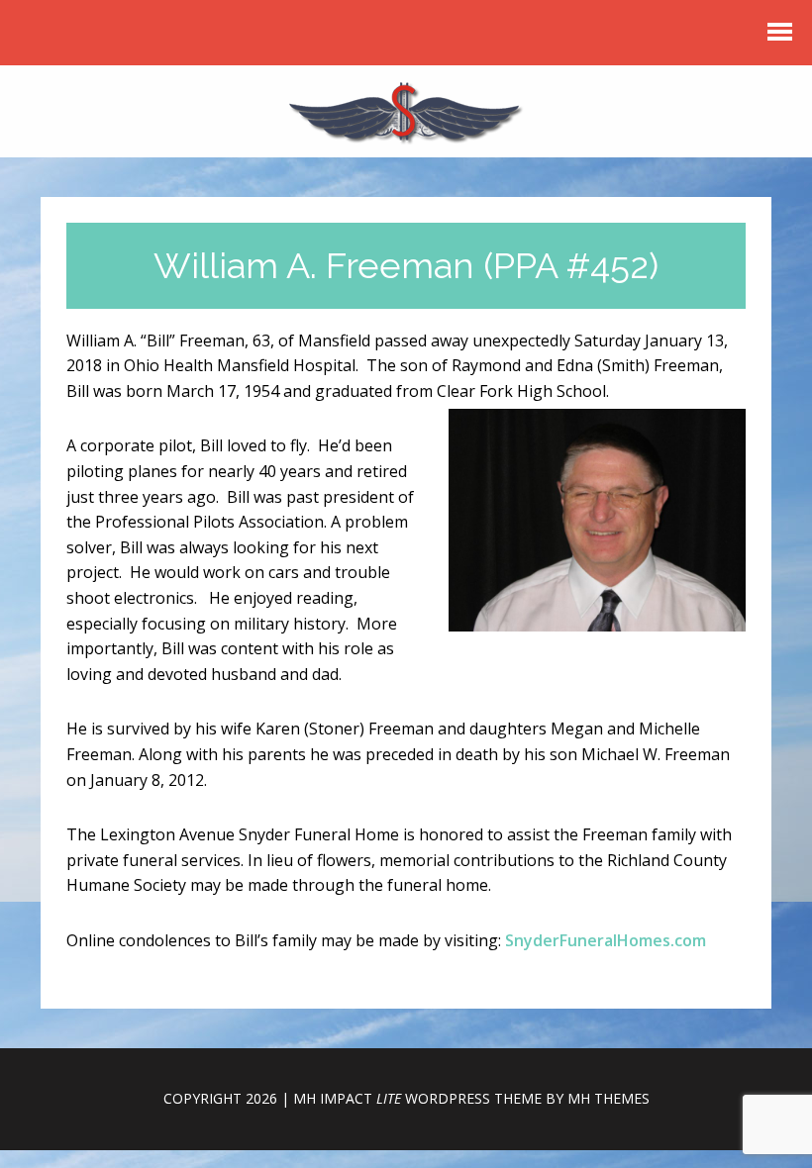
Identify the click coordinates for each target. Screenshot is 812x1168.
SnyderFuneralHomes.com (605, 940)
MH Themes (608, 1098)
